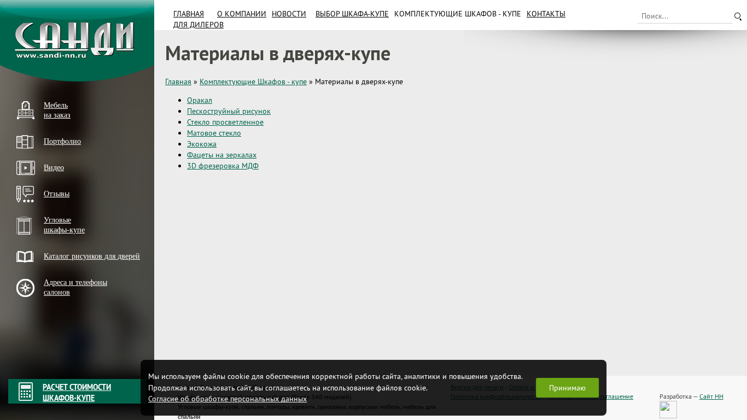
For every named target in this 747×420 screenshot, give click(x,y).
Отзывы (56, 194)
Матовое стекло (214, 133)
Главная (188, 14)
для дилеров (198, 25)
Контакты (546, 14)
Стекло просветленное (225, 122)
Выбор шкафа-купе (352, 14)
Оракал (199, 100)
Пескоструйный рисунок (229, 111)
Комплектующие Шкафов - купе (457, 14)
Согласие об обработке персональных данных (227, 399)
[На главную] (77, 40)
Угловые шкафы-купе (64, 225)
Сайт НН (711, 396)
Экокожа (202, 144)
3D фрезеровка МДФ (223, 166)
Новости (289, 14)
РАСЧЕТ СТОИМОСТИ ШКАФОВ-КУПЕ (77, 392)
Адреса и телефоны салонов (75, 287)
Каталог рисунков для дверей (92, 256)
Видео (54, 168)
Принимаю (567, 388)
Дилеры (29, 311)
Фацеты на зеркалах (221, 155)
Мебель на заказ (57, 110)
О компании (241, 14)
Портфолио (62, 141)
